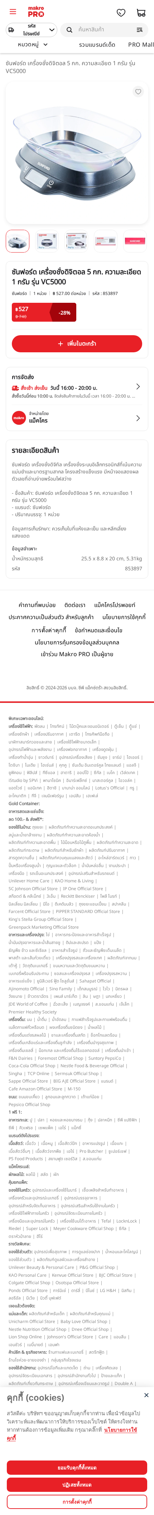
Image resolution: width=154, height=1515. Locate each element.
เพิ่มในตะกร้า (81, 343)
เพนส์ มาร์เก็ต (65, 996)
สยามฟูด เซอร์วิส (62, 1159)
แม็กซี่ (76, 1128)
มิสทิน (126, 1290)
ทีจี (34, 796)
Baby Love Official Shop (84, 1321)
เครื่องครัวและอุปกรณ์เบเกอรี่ (34, 1198)
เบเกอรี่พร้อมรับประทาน (29, 973)
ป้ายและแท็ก (111, 1376)
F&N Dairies (21, 1058)
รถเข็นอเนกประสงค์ (46, 873)
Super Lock (37, 1228)
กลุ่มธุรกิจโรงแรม (66, 1360)
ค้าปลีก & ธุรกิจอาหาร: (28, 1352)
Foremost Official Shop (60, 1058)
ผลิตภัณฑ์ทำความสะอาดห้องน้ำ (73, 835)
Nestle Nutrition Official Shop (37, 1329)
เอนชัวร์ (15, 1345)
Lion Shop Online (25, 1337)
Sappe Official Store (28, 1081)
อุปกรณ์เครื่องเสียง (75, 757)
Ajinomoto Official (26, 989)
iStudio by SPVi (23, 780)
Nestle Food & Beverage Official (92, 1066)
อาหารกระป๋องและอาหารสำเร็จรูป (83, 935)
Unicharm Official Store (32, 1321)
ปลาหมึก (105, 1120)
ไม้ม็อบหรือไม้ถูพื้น (76, 842)
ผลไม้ (30, 1174)
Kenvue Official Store (72, 1275)
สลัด (44, 1174)
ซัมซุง (102, 757)
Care (103, 1337)
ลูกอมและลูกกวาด (60, 1097)
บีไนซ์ (90, 1290)
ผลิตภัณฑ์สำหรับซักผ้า (64, 850)
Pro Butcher (91, 1151)
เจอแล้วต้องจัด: (22, 1306)
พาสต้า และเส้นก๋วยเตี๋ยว (29, 958)
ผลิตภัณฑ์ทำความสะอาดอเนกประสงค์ (80, 827)
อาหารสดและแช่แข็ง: (26, 811)
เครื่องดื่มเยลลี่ (21, 1050)
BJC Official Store (116, 1275)
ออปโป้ (82, 772)
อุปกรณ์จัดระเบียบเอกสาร (30, 1376)
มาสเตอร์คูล (102, 780)
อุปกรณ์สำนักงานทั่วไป (77, 1376)
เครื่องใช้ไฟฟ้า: (21, 726)
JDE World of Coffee (28, 1004)
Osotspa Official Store (77, 1283)
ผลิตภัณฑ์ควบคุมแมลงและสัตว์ (66, 858)
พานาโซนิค (52, 780)
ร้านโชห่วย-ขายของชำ (27, 1360)
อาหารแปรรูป (93, 1143)
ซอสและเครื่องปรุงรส (72, 973)
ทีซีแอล (49, 772)
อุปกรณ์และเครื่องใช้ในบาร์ (54, 1190)
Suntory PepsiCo (104, 1058)
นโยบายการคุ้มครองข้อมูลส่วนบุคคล (77, 642)
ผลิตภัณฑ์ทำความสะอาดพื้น (32, 842)
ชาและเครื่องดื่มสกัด (68, 1035)
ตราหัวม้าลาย (20, 1236)
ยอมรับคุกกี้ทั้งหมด (77, 1467)
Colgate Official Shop (29, 1283)
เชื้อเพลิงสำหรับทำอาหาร (103, 1190)
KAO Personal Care (28, 1275)
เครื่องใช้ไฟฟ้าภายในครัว (29, 1213)
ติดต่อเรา (75, 605)
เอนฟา (53, 1345)
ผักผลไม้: (16, 1174)
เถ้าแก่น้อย (90, 1097)
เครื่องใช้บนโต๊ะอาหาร (78, 1221)
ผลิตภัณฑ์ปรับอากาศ (107, 850)
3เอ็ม (51, 896)
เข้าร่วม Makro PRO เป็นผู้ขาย (77, 654)
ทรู (132, 788)
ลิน (85, 996)
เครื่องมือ (16, 873)
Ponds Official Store (28, 1290)
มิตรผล (121, 989)
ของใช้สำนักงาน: (22, 1368)
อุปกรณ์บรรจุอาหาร (80, 1198)
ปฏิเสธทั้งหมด (77, 1485)
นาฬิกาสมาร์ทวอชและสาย (30, 742)
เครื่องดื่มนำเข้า (118, 1050)
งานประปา (117, 865)
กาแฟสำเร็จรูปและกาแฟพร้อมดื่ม (99, 1019)
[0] (13, 12)
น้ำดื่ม (42, 1019)
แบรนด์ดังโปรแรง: (24, 1135)
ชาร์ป (116, 757)
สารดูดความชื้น (21, 858)
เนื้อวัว (30, 1143)
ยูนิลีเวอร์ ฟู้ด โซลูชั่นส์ (55, 981)
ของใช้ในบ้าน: (20, 827)
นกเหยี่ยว (114, 996)
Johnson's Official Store (70, 1337)
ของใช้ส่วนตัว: (21, 1252)
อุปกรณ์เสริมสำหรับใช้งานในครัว (88, 1206)
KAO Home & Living (74, 881)
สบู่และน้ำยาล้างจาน (25, 835)
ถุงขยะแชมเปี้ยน (92, 904)
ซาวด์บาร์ (46, 757)
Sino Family (60, 989)
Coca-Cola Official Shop (32, 1066)
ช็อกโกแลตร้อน (104, 1035)
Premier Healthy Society (33, 1012)
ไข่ (48, 935)
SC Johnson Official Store (33, 889)
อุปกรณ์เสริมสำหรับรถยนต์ (91, 873)
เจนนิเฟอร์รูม (53, 796)
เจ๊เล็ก (124, 1004)
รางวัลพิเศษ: (19, 1244)
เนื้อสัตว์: (16, 1143)
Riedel (15, 1228)
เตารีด (74, 734)
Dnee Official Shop (90, 1329)
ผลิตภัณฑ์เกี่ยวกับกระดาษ (31, 1383)
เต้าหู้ (13, 966)
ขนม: (13, 1097)
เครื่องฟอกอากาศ (72, 749)
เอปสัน (75, 796)
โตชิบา (14, 765)
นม (29, 1019)
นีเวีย (30, 1298)
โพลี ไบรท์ (108, 896)
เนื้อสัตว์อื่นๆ (19, 1151)
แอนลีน (120, 1337)
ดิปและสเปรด (77, 942)
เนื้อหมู (47, 1143)
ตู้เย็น (119, 726)
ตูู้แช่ (133, 726)
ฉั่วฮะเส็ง (60, 1004)
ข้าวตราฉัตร (38, 996)
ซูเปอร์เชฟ (117, 1151)
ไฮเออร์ (133, 757)
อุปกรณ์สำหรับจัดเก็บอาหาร (32, 1206)
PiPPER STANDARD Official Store (88, 911)
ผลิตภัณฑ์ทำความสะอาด (117, 842)
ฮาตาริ (66, 772)
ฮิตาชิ (52, 788)
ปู (31, 1120)
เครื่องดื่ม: (17, 1019)
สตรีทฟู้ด (96, 1352)
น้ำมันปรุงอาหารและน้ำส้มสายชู (35, 942)
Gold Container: (24, 803)
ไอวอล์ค (125, 780)
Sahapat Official (95, 981)
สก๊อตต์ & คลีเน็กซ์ (25, 896)
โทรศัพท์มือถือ (97, 734)
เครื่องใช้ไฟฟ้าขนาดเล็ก (76, 742)
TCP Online (38, 1073)
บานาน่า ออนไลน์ (76, 788)
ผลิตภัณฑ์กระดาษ (24, 850)
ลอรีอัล (15, 1298)
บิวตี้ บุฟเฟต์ (50, 1298)
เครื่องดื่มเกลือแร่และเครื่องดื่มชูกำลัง (40, 1042)
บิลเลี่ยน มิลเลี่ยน (23, 904)
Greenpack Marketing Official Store (44, 927)
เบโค (111, 772)
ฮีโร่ (40, 1236)
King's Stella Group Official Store (41, 919)
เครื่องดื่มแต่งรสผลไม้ (27, 1035)
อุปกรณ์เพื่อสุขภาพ (50, 1252)
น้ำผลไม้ (94, 1027)
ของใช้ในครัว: (20, 1190)
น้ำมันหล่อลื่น (93, 865)
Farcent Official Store (29, 911)
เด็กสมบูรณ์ (87, 989)
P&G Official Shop (97, 1267)
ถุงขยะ (37, 827)
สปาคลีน (119, 904)
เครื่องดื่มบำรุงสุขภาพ (95, 1042)
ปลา (41, 1120)
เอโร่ (62, 1128)
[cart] (141, 13)
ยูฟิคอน (15, 772)
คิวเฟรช (26, 1128)
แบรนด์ (107, 1081)
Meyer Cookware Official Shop (83, 1228)
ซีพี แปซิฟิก (127, 1120)
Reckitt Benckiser (78, 896)
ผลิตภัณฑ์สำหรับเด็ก (46, 1314)
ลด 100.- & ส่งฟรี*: (26, 819)
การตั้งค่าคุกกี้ (49, 630)
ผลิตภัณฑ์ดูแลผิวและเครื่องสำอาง (66, 1259)
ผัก (56, 1174)
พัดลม (39, 726)
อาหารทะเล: (18, 1120)
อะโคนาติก (17, 796)
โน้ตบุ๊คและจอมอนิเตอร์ (89, 726)
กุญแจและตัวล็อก (61, 865)
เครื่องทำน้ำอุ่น (21, 757)
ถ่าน (86, 1368)
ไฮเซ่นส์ (47, 765)
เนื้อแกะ (116, 1143)
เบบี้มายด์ (35, 1345)
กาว (133, 858)
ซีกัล (97, 772)
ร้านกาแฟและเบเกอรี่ (65, 1352)
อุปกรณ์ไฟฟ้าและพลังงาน (30, 749)
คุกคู (63, 765)
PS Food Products (26, 1159)
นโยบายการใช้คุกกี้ (124, 617)
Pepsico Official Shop (29, 1104)
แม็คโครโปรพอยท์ (114, 605)
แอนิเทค (35, 788)
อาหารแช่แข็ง (20, 981)
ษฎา (96, 996)
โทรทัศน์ (57, 726)
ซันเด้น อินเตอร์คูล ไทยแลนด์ (96, 765)
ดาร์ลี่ (75, 1290)
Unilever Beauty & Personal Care (41, 1267)
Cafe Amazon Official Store (35, 1089)
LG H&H (108, 1290)
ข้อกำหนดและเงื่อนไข (98, 630)
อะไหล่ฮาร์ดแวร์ (111, 858)
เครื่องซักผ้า (19, 734)
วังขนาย (15, 996)
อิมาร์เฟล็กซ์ (76, 780)
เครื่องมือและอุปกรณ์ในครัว (32, 1221)
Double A (124, 1383)
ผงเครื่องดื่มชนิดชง (65, 1027)
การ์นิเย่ (59, 1290)
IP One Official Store (83, 889)
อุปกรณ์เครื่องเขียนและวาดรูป (83, 1383)
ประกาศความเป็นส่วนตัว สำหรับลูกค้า (51, 617)
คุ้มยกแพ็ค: (18, 1182)
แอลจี (131, 765)
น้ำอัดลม (59, 1019)
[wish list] (121, 13)
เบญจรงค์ (81, 1004)
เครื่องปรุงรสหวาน (111, 973)
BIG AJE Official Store (74, 1081)
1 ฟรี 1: (15, 1112)
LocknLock (126, 1221)
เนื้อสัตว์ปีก (67, 1143)
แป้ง (97, 942)
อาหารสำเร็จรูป (64, 950)
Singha (15, 1073)
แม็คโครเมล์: (19, 1166)
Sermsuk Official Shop (76, 1073)
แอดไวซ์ (15, 788)
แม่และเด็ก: (18, 1314)
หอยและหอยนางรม (66, 1120)
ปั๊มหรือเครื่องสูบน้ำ (25, 865)
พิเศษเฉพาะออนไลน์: (26, 718)
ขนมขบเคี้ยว (29, 1097)
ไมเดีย (30, 765)
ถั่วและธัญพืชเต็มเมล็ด (102, 950)
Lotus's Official (109, 788)
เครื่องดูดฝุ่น (103, 749)
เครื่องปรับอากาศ (49, 734)
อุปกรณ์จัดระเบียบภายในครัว (78, 1213)
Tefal (106, 1221)
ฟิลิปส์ (32, 772)
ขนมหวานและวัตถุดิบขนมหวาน (79, 966)
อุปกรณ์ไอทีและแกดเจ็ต (58, 1368)
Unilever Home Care (29, 881)
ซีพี (11, 1128)
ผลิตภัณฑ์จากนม (121, 958)
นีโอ (46, 904)
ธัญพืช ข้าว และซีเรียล (28, 950)
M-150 (74, 1089)
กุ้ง (90, 1120)
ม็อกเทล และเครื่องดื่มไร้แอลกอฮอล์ (69, 1050)
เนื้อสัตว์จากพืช (48, 1151)
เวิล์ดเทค (127, 772)
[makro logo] (36, 13)
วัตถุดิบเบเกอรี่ (35, 966)
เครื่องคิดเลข (107, 1368)
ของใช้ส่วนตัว (20, 1259)
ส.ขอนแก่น (104, 1004)
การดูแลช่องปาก (86, 1252)
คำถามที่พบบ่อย (37, 605)
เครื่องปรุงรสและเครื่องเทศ (79, 958)
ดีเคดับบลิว (64, 904)
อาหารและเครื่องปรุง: (26, 935)
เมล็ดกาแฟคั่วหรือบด (26, 1027)
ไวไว (106, 989)
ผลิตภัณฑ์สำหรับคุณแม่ (90, 1314)
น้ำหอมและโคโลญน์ (121, 1252)
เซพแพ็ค (45, 1128)
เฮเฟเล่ (92, 796)
